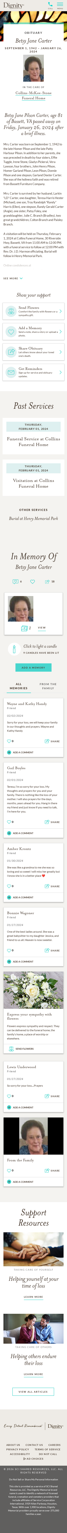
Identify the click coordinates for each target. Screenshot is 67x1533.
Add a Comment (23, 752)
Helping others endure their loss (33, 1356)
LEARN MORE (33, 1296)
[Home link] (13, 5)
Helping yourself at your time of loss (33, 1278)
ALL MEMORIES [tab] (19, 686)
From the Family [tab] (48, 686)
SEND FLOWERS (25, 1048)
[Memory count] (15, 581)
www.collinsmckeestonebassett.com (26, 270)
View (42, 627)
